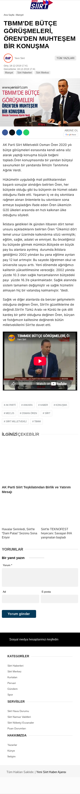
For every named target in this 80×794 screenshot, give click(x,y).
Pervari (11, 53)
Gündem (11, 76)
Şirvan (10, 61)
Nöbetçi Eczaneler (19, 83)
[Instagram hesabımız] (38, 788)
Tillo (9, 68)
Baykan (10, 45)
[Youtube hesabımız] (51, 788)
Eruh (9, 38)
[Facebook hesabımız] (13, 788)
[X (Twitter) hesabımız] (26, 788)
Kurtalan (12, 30)
